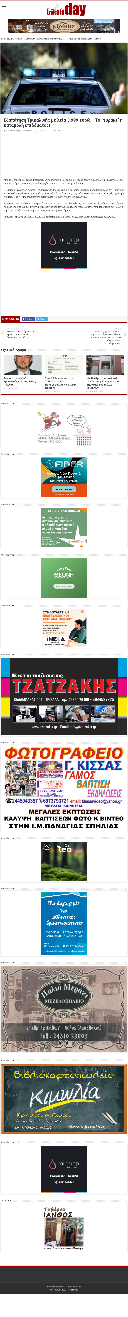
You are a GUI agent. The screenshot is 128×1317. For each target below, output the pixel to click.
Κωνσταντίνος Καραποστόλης (19, 130)
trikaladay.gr (6, 38)
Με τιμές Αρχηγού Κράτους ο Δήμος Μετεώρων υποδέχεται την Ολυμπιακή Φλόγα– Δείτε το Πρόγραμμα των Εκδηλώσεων (106, 336)
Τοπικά (18, 38)
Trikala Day (73, 1289)
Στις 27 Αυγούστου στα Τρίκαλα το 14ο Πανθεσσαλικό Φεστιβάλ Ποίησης (60, 383)
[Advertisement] (64, 156)
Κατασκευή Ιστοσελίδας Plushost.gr (64, 1286)
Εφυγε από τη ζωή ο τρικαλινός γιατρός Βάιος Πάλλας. (20, 381)
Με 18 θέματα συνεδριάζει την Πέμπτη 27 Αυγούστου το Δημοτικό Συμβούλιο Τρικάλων (104, 383)
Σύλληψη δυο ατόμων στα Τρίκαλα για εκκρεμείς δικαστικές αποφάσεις (20, 333)
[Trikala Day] (64, 8)
